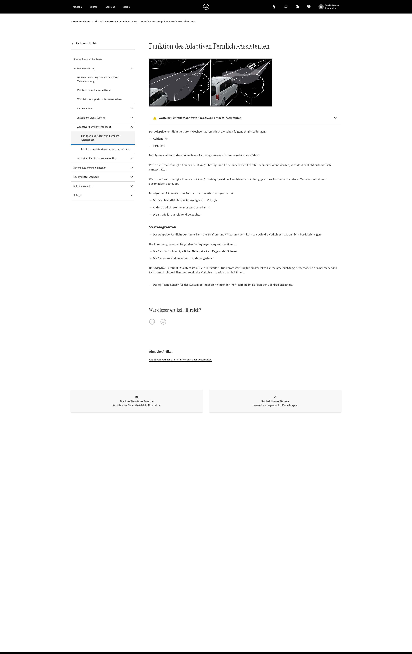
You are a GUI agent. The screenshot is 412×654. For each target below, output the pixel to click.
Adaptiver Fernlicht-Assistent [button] (94, 127)
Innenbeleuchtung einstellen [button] (89, 167)
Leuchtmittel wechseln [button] (86, 177)
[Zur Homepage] (206, 6)
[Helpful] (152, 322)
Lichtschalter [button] (84, 108)
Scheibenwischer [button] (83, 186)
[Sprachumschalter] (297, 6)
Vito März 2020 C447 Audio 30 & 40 (115, 21)
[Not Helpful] (163, 322)
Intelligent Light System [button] (91, 117)
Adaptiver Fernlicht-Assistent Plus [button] (97, 158)
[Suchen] (285, 6)
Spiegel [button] (77, 195)
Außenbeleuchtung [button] (84, 68)
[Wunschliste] (308, 6)
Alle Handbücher (81, 21)
